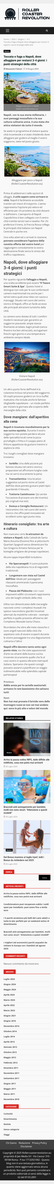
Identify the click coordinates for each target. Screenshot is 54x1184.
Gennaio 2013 (10, 1047)
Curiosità (8, 1113)
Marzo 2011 (9, 1094)
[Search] (47, 30)
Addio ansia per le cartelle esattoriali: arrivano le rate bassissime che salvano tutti (26, 687)
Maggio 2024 (10, 989)
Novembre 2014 (11, 1026)
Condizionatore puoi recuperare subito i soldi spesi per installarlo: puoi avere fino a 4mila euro (26, 907)
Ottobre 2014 (10, 1031)
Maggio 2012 (10, 1057)
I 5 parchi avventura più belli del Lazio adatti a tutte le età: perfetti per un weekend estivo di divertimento (27, 921)
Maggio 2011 (10, 1088)
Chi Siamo (11, 1143)
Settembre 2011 (11, 1078)
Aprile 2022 (9, 1005)
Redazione (24, 1143)
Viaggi (7, 1134)
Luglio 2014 (9, 1036)
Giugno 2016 (10, 1020)
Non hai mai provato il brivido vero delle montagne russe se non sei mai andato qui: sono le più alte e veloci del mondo (27, 703)
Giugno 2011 (10, 1083)
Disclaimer (26, 1146)
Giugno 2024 (10, 984)
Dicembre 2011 (11, 1067)
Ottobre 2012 (10, 1052)
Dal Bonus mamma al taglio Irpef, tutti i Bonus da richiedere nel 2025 (27, 837)
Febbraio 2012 (11, 1062)
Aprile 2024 (9, 994)
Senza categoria (11, 1129)
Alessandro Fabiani (14, 69)
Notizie (7, 51)
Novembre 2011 (11, 1073)
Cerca (9, 872)
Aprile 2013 (9, 1041)
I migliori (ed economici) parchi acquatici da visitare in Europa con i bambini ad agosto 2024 (25, 945)
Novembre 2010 (11, 1099)
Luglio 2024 (9, 979)
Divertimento (10, 1119)
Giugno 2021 (10, 1015)
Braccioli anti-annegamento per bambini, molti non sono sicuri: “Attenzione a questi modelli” (27, 786)
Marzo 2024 (9, 1000)
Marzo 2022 (9, 1010)
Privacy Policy (39, 1143)
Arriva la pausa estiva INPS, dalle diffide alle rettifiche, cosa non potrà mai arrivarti (27, 739)
